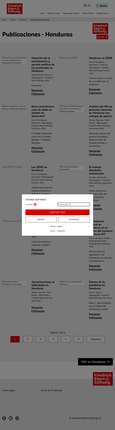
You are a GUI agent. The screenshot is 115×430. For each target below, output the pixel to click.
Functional (62, 204)
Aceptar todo (57, 212)
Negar (41, 219)
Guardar (74, 219)
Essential (29, 204)
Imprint (52, 231)
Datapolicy (61, 231)
